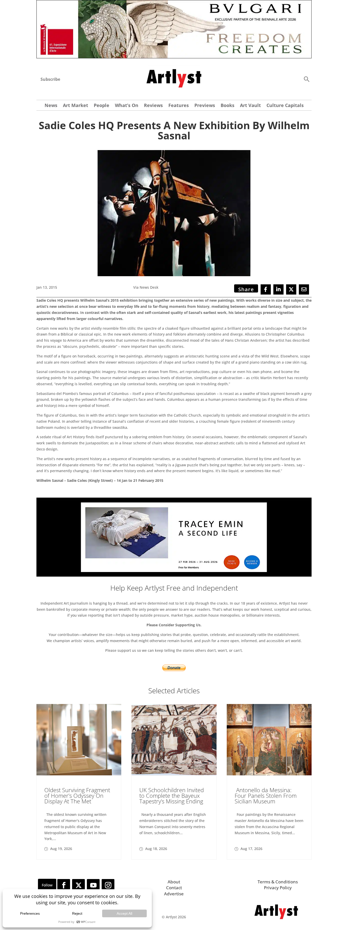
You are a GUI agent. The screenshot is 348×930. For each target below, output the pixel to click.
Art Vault (250, 105)
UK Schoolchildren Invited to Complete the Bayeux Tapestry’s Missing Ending (171, 795)
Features (178, 105)
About (174, 882)
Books (227, 105)
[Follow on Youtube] (93, 885)
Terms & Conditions (278, 882)
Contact (174, 888)
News (51, 105)
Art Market (75, 105)
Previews (204, 105)
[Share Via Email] (304, 289)
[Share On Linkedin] (278, 289)
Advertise (174, 894)
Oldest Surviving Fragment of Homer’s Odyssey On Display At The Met (77, 795)
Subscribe (50, 79)
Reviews (153, 105)
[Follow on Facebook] (63, 885)
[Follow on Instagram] (108, 885)
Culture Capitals (285, 105)
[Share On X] (291, 289)
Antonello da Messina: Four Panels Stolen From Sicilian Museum (266, 795)
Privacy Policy (278, 888)
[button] (306, 79)
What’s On (126, 105)
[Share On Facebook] (266, 289)
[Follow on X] (78, 885)
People (101, 105)
